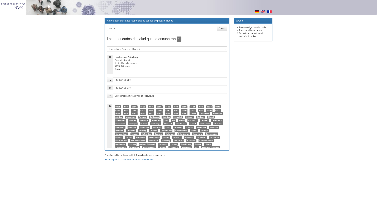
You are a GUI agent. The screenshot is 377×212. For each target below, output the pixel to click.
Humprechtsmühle (206, 141)
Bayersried (177, 117)
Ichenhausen (120, 144)
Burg (173, 120)
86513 (209, 107)
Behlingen (189, 117)
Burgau (182, 120)
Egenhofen (132, 127)
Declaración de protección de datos (136, 159)
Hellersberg (189, 137)
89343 (159, 110)
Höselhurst (191, 141)
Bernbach (200, 117)
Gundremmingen (121, 134)
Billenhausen (120, 120)
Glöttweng (142, 130)
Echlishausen (205, 124)
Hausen (166, 137)
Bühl (166, 120)
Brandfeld (132, 120)
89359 (126, 113)
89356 (217, 110)
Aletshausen (204, 113)
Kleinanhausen (120, 147)
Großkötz (194, 130)
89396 (184, 113)
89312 (117, 110)
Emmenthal (178, 127)
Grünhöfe (204, 130)
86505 (201, 107)
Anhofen (118, 117)
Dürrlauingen (155, 124)
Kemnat (174, 144)
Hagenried (158, 134)
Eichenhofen (144, 127)
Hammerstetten (211, 134)
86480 (159, 107)
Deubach (143, 124)
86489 (184, 107)
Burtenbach (192, 120)
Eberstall (193, 124)
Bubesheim (156, 120)
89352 (201, 110)
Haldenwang (197, 134)
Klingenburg (174, 147)
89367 (168, 113)
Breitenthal (144, 120)
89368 (176, 113)
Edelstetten (218, 124)
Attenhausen (130, 117)
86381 (117, 107)
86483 (168, 107)
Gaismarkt (131, 130)
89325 (126, 110)
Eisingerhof (157, 127)
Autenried (142, 117)
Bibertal (211, 117)
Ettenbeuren (201, 127)
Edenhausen (119, 127)
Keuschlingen (186, 144)
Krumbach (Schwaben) (210, 147)
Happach (118, 137)
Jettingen (132, 144)
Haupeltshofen (154, 137)
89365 (159, 113)
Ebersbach (168, 124)
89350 (193, 110)
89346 (168, 110)
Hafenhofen (146, 134)
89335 (142, 110)
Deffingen (204, 120)
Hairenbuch (170, 134)
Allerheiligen (217, 113)
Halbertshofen (183, 134)
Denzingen (133, 124)
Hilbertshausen (121, 141)
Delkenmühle (120, 124)
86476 (142, 107)
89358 (117, 113)
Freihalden (119, 130)
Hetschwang (201, 137)
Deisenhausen (217, 120)
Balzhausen (154, 117)
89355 (209, 110)
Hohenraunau (178, 141)
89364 (151, 113)
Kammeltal (163, 144)
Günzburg (134, 134)
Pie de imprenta (112, 159)
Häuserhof (177, 137)
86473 (134, 107)
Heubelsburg (214, 137)
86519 (217, 107)
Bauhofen (166, 117)
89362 (142, 113)
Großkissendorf (181, 130)
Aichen (193, 113)
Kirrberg (208, 144)
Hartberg (129, 137)
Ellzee (168, 127)
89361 (134, 113)
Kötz (196, 147)
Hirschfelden (153, 141)
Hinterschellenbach (138, 141)
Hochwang (166, 141)
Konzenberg (186, 147)
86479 (151, 107)
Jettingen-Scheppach (147, 144)
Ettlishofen (214, 127)
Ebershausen (181, 124)
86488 (176, 107)
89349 (184, 110)
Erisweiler (189, 127)
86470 (126, 107)
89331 (134, 110)
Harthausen (140, 137)
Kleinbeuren (134, 147)
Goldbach (153, 130)
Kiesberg (198, 144)
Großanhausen (166, 130)
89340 (151, 110)
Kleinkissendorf (149, 147)
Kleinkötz (162, 147)
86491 (193, 107)
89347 (176, 110)
